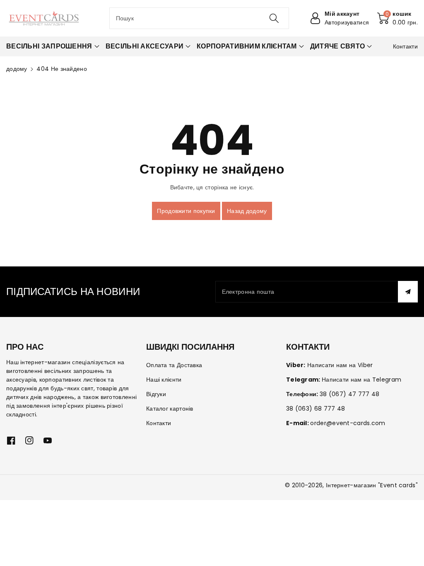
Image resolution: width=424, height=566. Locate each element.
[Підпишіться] (408, 291)
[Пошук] (274, 18)
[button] (397, 18)
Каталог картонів (169, 408)
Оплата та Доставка (174, 365)
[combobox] (199, 18)
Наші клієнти (164, 379)
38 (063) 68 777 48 (315, 408)
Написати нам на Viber (340, 365)
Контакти (158, 423)
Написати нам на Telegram (361, 379)
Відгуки (156, 394)
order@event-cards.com (347, 423)
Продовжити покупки (186, 211)
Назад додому (247, 211)
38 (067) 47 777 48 (349, 394)
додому (16, 69)
